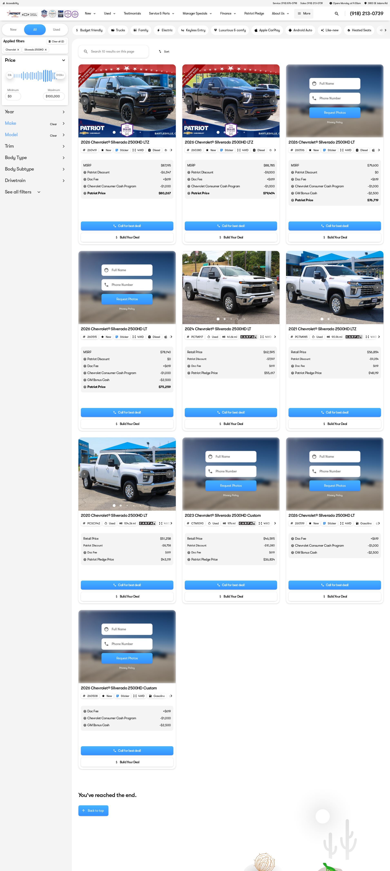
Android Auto (302, 30)
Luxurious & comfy (232, 30)
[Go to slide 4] (133, 132)
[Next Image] (170, 101)
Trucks (120, 30)
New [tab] (13, 29)
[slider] (9, 75)
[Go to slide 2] (120, 132)
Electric (167, 30)
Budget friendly (91, 30)
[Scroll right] (385, 30)
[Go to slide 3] (127, 132)
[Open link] (249, 336)
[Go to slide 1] (114, 132)
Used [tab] (56, 29)
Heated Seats (361, 30)
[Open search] (336, 13)
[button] (85, 100)
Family (143, 30)
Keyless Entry (195, 30)
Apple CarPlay (269, 30)
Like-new (332, 30)
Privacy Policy (335, 122)
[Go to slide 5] (140, 132)
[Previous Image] (84, 101)
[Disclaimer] (85, 172)
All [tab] (35, 29)
